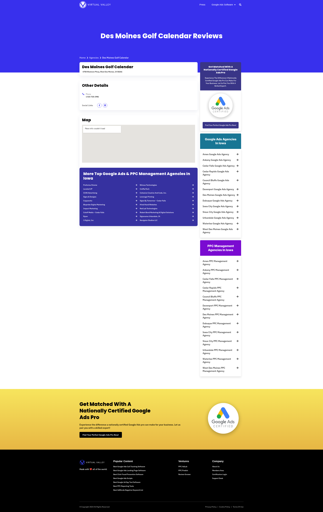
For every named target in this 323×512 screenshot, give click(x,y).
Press (202, 4)
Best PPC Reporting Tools (123, 486)
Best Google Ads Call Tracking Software (129, 466)
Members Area (218, 470)
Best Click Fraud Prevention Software (128, 474)
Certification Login (219, 474)
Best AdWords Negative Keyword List (128, 490)
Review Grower (184, 474)
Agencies (94, 57)
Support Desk (217, 478)
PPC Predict (183, 470)
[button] (240, 5)
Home (82, 57)
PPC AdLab (182, 466)
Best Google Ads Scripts (122, 478)
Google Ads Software (222, 4)
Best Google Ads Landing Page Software (129, 470)
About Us (216, 466)
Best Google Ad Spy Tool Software (126, 482)
